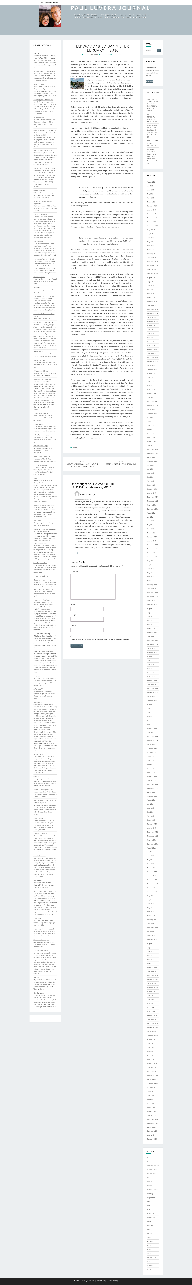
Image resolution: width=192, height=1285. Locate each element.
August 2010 (151, 944)
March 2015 (151, 724)
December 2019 (152, 497)
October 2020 (151, 457)
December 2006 (152, 1119)
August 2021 (151, 417)
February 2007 (152, 1111)
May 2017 (150, 621)
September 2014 (152, 748)
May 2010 (150, 956)
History (149, 1186)
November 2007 (152, 1075)
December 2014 (152, 736)
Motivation (151, 1218)
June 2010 (150, 952)
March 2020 (151, 485)
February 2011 (152, 920)
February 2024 (152, 302)
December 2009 (152, 976)
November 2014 (152, 740)
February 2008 (152, 1063)
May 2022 (150, 385)
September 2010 (152, 940)
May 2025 (150, 242)
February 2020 (152, 489)
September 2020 (152, 461)
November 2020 (152, 453)
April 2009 (150, 1007)
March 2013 (151, 820)
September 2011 (152, 892)
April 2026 (150, 198)
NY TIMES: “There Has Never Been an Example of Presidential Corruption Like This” (152, 156)
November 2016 (152, 645)
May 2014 (150, 764)
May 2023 (150, 337)
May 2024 (150, 290)
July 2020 (150, 469)
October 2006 (151, 1127)
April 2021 (150, 433)
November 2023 (152, 313)
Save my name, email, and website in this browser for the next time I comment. (100, 639)
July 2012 (150, 852)
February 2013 (152, 824)
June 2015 (150, 712)
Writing (149, 1269)
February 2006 (152, 1139)
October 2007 (151, 1079)
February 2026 (152, 206)
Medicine (150, 1210)
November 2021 (152, 405)
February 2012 (152, 872)
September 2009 (152, 987)
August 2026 (151, 182)
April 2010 (150, 960)
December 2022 (152, 357)
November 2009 (152, 979)
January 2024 (151, 306)
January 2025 (151, 258)
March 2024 (151, 298)
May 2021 (150, 429)
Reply (76, 553)
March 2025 (151, 250)
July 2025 (150, 234)
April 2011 (150, 912)
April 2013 (150, 816)
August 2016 (151, 656)
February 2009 (152, 1015)
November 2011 (152, 884)
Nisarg (115, 1281)
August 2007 (151, 1087)
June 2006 (150, 1135)
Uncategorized (152, 1257)
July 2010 (150, 948)
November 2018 (152, 549)
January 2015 (151, 732)
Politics (149, 1234)
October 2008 (151, 1031)
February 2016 (152, 680)
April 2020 (150, 481)
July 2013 (150, 804)
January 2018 (151, 589)
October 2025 (151, 222)
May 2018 (150, 573)
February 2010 (152, 968)
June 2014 (150, 760)
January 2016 (151, 684)
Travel (149, 1253)
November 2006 (152, 1123)
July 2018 (150, 565)
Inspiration (151, 1198)
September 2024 (152, 274)
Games (149, 1182)
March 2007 (151, 1107)
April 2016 (150, 672)
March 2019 (151, 533)
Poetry (149, 1230)
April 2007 (150, 1103)
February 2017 (152, 633)
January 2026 (151, 210)
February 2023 (152, 349)
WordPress (101, 1281)
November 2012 (152, 836)
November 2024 (152, 266)
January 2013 (151, 828)
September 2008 (152, 1035)
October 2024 (151, 270)
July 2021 (150, 421)
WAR (148, 1261)
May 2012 (150, 860)
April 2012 (150, 864)
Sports (149, 1249)
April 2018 (150, 577)
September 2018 (152, 557)
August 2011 (151, 896)
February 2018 (152, 585)
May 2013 (150, 812)
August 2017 (151, 609)
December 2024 (152, 262)
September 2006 (152, 1131)
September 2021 (152, 413)
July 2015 (150, 708)
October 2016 (151, 648)
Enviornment (151, 1174)
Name (73, 605)
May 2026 (150, 194)
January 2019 (151, 541)
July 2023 (150, 329)
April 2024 (150, 294)
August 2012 (151, 848)
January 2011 (151, 924)
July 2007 (150, 1091)
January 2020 (151, 493)
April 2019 (150, 529)
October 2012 (151, 840)
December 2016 (152, 641)
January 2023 (151, 353)
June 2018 (150, 569)
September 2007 (152, 1083)
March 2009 (151, 1011)
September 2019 (152, 509)
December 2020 (152, 449)
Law (148, 1202)
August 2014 (151, 752)
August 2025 (151, 230)
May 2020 (150, 477)
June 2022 (150, 381)
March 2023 (151, 345)
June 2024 (150, 286)
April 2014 (150, 768)
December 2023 (152, 310)
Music (149, 1222)
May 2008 (150, 1051)
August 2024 (151, 278)
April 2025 (150, 246)
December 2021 (152, 401)
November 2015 (152, 692)
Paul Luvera (105, 55)
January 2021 (151, 445)
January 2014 (151, 780)
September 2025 (152, 226)
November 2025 (152, 218)
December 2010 (152, 928)
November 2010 (152, 932)
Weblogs (150, 1265)
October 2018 (151, 553)
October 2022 (151, 365)
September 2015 (152, 700)
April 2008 (150, 1055)
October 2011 (151, 888)
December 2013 (152, 784)
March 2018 (151, 581)
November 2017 (152, 597)
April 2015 (150, 720)
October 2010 (151, 936)
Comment (74, 572)
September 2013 (152, 796)
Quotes (149, 1238)
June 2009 (150, 999)
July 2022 (150, 377)
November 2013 (152, 788)
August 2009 (151, 991)
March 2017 (151, 629)
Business (150, 1162)
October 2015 (151, 696)
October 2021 (151, 409)
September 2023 (152, 321)
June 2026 (150, 190)
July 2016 (150, 660)
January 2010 (151, 972)
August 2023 (151, 325)
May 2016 (150, 668)
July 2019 (150, 517)
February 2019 (152, 537)
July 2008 (150, 1043)
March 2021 (151, 437)
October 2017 (151, 601)
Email (73, 615)
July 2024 (150, 282)
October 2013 (151, 792)
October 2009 (151, 983)
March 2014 (151, 772)
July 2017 (150, 613)
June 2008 (150, 1047)
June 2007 (150, 1095)
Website (73, 626)
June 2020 (150, 473)
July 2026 (150, 186)
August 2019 (151, 513)
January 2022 (151, 397)
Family (75, 447)
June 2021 (150, 425)
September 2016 (152, 652)
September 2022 (152, 369)
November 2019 (152, 501)
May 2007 (150, 1099)
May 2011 (150, 908)
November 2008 (152, 1027)
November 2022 (152, 361)
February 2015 (152, 728)
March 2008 (151, 1059)
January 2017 (151, 637)
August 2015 (151, 704)
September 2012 (152, 844)
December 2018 (152, 545)
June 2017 (150, 617)
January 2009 (151, 1019)
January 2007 (151, 1115)
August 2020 (151, 465)
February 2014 (152, 776)
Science (149, 1245)
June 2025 (150, 238)
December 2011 (152, 880)
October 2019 (151, 505)
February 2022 (152, 393)
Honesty (150, 1194)
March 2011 (151, 916)
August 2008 (151, 1039)
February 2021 (152, 441)
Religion (150, 1241)
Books (149, 1158)
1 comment (117, 55)
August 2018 (151, 561)
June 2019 (150, 521)
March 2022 (151, 389)
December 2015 (152, 688)
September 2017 (152, 605)
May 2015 (150, 716)
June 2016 (150, 664)
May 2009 (150, 1003)
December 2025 (152, 214)
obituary (150, 1226)
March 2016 (151, 676)
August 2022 (151, 373)
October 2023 (151, 317)
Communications (153, 1166)
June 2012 (150, 856)
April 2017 (150, 625)
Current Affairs (152, 1170)
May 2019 (150, 525)
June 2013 (150, 808)
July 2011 (150, 900)
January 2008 (151, 1067)
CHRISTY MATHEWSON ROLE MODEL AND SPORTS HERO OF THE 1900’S (82, 464)
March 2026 (151, 202)
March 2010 (151, 964)
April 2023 (150, 341)
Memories (150, 1214)
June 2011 (150, 904)
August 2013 (151, 800)
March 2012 (151, 868)
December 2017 (152, 593)
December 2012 (152, 832)
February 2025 (152, 254)
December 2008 (152, 1023)
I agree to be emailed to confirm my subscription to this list (152, 71)
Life (148, 1206)
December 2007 (152, 1071)
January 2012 (151, 876)
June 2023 (150, 333)
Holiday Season (152, 1190)
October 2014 (151, 744)
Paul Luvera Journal (50, 2)
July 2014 (150, 756)
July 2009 (150, 995)
